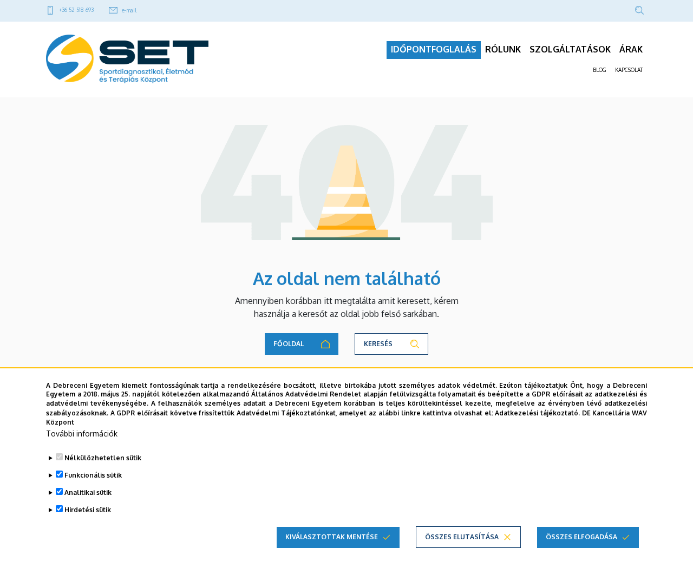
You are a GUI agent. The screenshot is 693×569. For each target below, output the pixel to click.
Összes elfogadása (581, 537)
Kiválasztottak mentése (331, 537)
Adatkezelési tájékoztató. (537, 412)
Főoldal (288, 344)
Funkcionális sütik (93, 475)
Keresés (378, 344)
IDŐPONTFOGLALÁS (433, 49)
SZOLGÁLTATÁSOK (570, 49)
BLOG (599, 70)
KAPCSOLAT (629, 70)
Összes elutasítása (462, 537)
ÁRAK (631, 49)
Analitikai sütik (88, 492)
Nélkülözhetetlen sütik (102, 458)
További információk (81, 433)
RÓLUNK (503, 49)
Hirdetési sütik (87, 510)
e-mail (129, 10)
